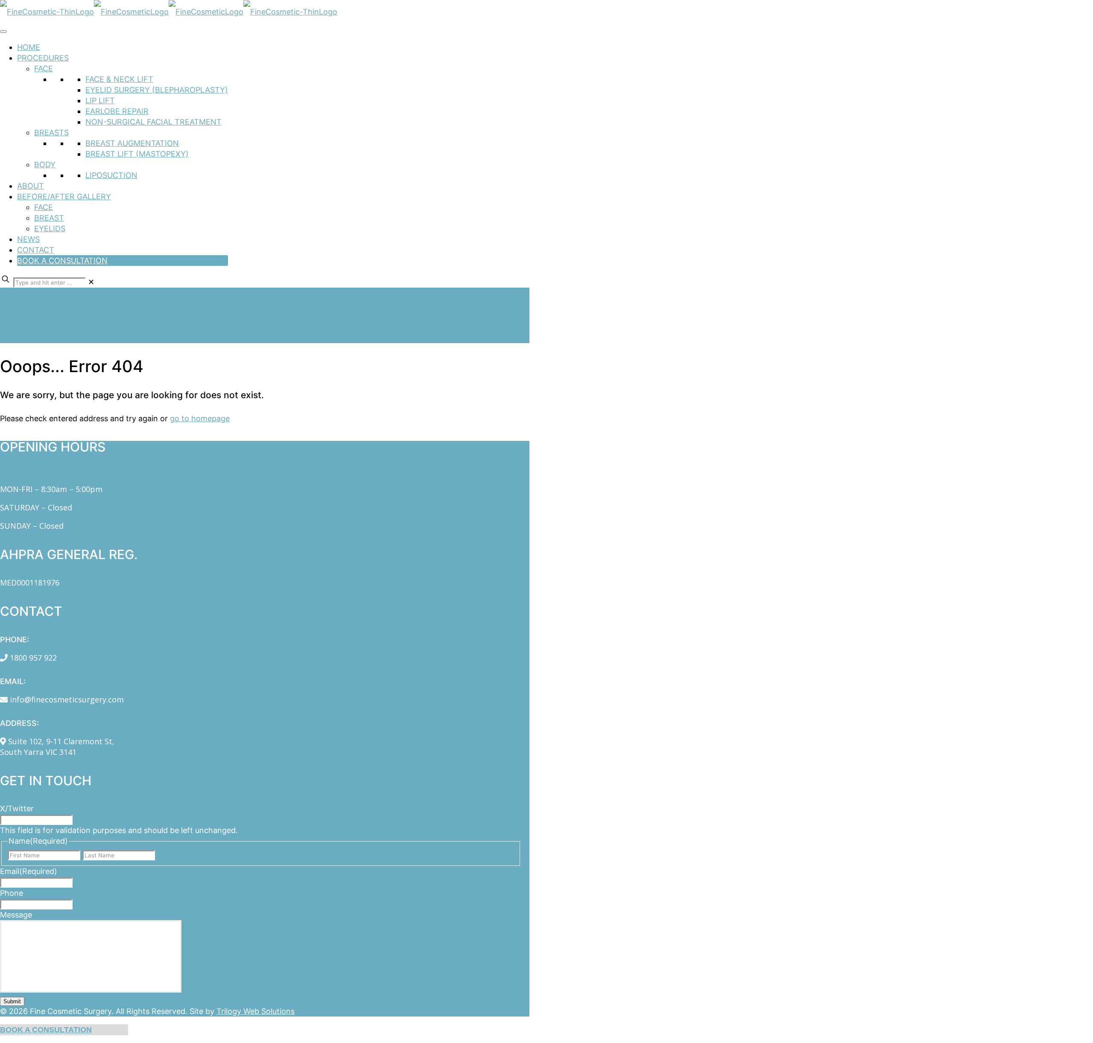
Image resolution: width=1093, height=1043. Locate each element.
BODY (45, 164)
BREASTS (51, 132)
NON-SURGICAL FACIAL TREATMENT (153, 121)
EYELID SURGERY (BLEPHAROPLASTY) (156, 89)
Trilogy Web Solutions (255, 1011)
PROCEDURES (43, 57)
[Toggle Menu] (3, 31)
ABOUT (30, 185)
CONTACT (35, 249)
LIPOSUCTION (111, 175)
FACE (43, 68)
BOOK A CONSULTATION (62, 260)
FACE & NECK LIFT (119, 79)
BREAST (49, 217)
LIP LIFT (100, 100)
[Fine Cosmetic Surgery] (168, 11)
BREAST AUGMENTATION (132, 143)
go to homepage (200, 418)
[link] (91, 281)
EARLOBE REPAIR (117, 111)
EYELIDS (49, 228)
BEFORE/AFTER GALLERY (64, 196)
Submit (12, 1001)
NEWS (28, 239)
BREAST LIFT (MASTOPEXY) (137, 153)
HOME (28, 47)
